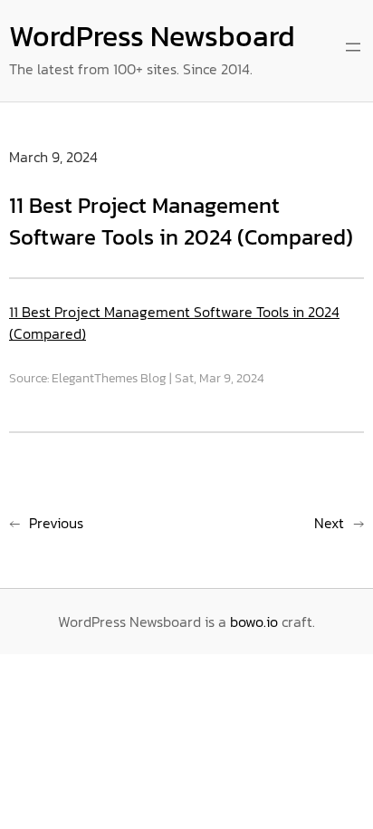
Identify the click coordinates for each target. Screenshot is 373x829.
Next (329, 523)
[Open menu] (353, 47)
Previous (56, 523)
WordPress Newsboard (152, 36)
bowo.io (254, 621)
